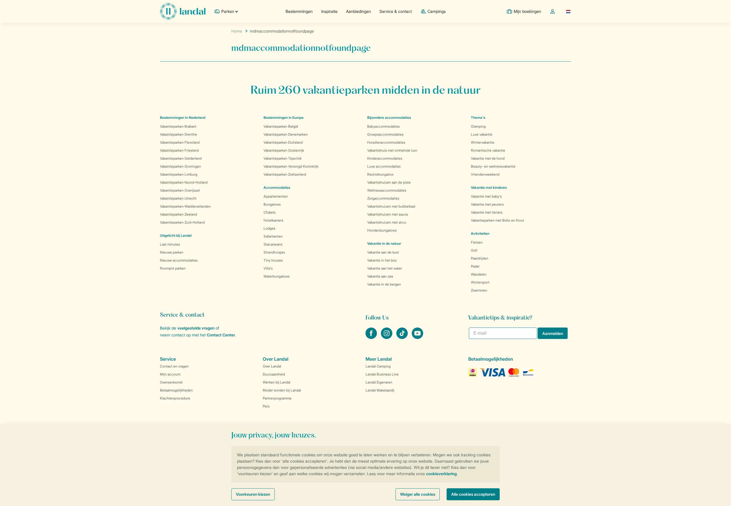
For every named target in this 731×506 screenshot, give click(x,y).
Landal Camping (378, 366)
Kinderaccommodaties (384, 158)
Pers (266, 406)
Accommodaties (277, 187)
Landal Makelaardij (380, 390)
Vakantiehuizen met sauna (387, 214)
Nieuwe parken (171, 252)
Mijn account (170, 374)
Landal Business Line (382, 374)
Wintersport (480, 282)
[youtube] (417, 337)
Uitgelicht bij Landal (176, 235)
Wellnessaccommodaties (386, 190)
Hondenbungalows (382, 230)
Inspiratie (329, 11)
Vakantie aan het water (384, 268)
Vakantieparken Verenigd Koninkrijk (291, 166)
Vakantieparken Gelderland (181, 158)
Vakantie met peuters (487, 204)
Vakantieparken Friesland (179, 150)
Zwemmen (479, 290)
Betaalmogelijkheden (176, 390)
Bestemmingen (299, 11)
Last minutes (170, 244)
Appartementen (276, 196)
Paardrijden (479, 258)
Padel (475, 266)
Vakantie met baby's (486, 196)
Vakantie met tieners (487, 212)
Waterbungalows (277, 276)
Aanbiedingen (358, 11)
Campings (436, 11)
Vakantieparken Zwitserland (285, 174)
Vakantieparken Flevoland (180, 142)
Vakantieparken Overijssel (180, 190)
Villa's (268, 268)
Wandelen (479, 274)
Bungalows (272, 204)
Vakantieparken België (281, 126)
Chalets (270, 212)
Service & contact (395, 11)
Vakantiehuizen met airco (386, 222)
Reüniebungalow (380, 174)
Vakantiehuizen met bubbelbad (391, 206)
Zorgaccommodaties (383, 198)
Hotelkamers (273, 220)
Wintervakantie (482, 142)
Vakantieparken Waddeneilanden (185, 206)
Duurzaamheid (274, 374)
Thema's (478, 117)
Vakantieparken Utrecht (178, 198)
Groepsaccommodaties (385, 134)
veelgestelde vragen (195, 328)
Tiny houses (273, 260)
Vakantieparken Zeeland (178, 214)
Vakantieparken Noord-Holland (184, 182)
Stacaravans (273, 244)
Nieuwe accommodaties (179, 260)
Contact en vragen (174, 366)
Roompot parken (173, 268)
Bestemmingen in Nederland (182, 117)
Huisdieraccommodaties (386, 142)
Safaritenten (273, 236)
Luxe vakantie (481, 134)
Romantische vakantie (488, 150)
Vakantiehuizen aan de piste (389, 182)
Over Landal (272, 366)
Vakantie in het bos (382, 260)
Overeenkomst (171, 382)
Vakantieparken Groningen (180, 166)
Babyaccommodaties (383, 126)
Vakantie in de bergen (384, 284)
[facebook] (372, 337)
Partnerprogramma (277, 398)
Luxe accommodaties (384, 166)
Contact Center (221, 334)
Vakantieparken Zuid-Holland (182, 222)
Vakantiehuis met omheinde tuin (392, 150)
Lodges (269, 228)
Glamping (478, 126)
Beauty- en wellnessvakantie (493, 166)
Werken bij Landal (276, 382)
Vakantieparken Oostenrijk (284, 150)
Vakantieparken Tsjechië (283, 158)
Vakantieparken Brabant (178, 126)
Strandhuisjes (274, 252)
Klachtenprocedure (175, 398)
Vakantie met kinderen (489, 187)
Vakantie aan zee (380, 276)
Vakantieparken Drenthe (178, 134)
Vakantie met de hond (488, 158)
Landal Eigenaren (379, 382)
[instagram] (387, 337)
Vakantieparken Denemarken (286, 134)
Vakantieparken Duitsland (283, 142)
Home (236, 31)
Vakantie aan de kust (383, 252)
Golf (474, 250)
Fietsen (477, 242)
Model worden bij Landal (282, 390)
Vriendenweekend (485, 174)
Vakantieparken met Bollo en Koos (497, 220)
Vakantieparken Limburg (178, 174)
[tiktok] (402, 337)
